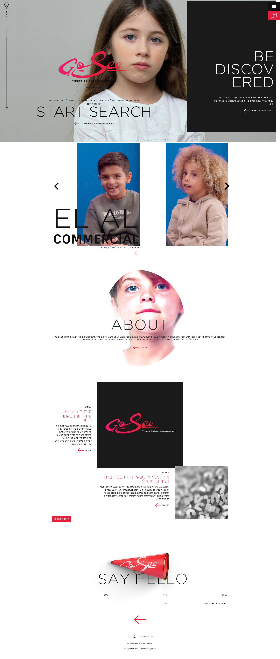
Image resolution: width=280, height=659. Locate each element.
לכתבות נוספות (61, 519)
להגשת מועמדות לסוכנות (262, 110)
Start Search (94, 112)
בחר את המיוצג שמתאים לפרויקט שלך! (97, 123)
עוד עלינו (143, 347)
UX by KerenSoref (131, 649)
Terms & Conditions (146, 637)
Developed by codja (148, 649)
